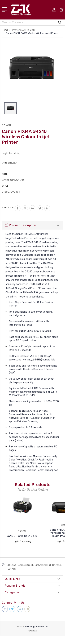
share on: (8, 207)
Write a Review (9, 163)
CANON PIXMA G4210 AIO (21, 536)
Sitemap (32, 631)
